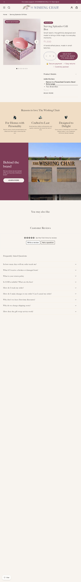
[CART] (76, 7)
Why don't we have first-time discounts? (19, 300)
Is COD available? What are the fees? (18, 282)
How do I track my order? (13, 288)
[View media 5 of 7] (23, 68)
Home (5, 14)
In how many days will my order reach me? (20, 264)
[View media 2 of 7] (18, 68)
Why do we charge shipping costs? (17, 305)
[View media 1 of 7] (16, 68)
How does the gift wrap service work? (18, 311)
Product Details (50, 74)
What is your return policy (13, 276)
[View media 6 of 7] (25, 68)
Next (36, 42)
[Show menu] (4, 7)
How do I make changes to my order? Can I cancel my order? (27, 294)
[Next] (77, 2)
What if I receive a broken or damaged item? (20, 270)
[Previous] (4, 2)
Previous (7, 42)
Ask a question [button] (48, 243)
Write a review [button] (33, 243)
